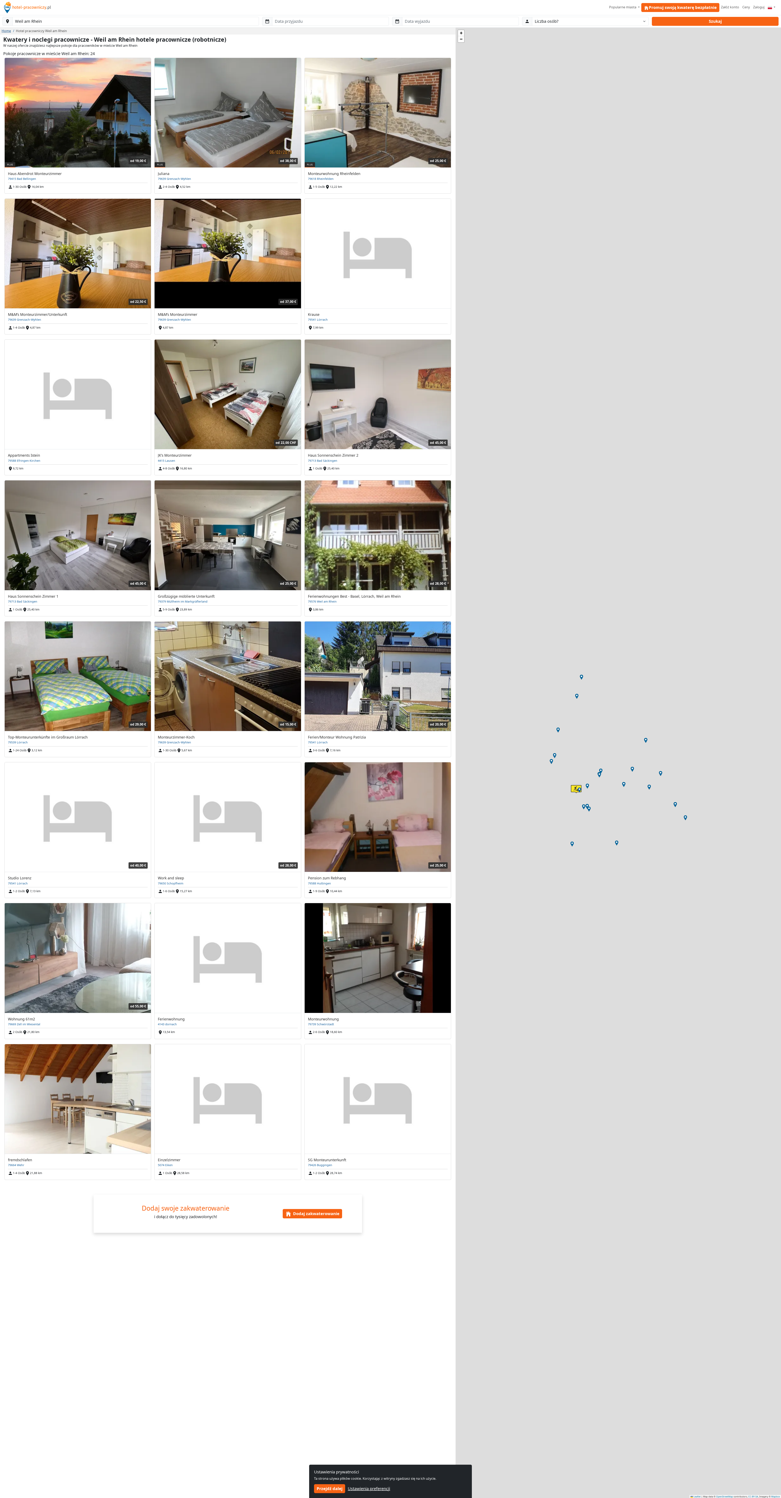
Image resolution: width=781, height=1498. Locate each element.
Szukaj (715, 21)
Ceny (746, 7)
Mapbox (775, 1496)
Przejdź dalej (330, 1488)
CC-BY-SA (753, 1496)
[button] (558, 730)
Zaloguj (759, 7)
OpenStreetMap (724, 1496)
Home (6, 31)
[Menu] (771, 7)
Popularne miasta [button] (623, 7)
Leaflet (697, 1496)
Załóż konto (730, 7)
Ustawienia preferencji (369, 1488)
